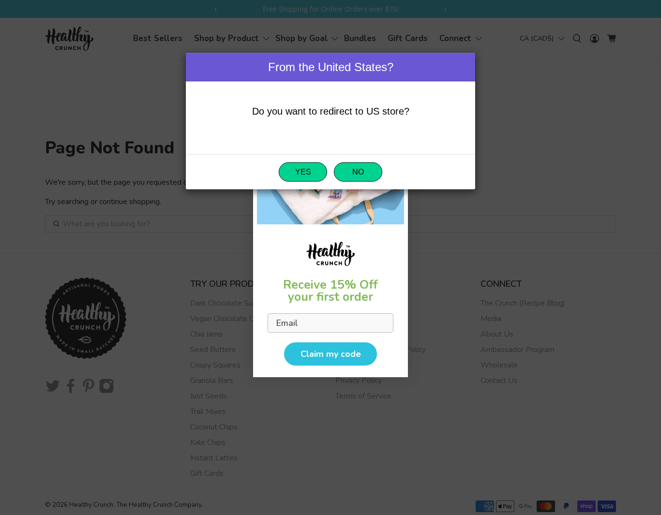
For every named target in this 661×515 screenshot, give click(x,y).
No (358, 171)
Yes (303, 171)
